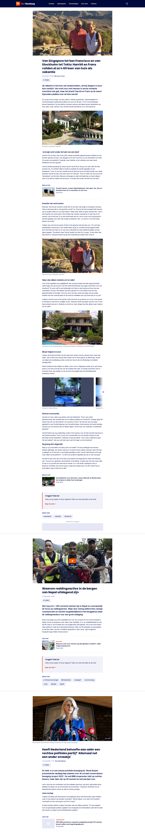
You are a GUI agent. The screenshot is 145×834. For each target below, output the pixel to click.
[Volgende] (103, 392)
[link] (50, 504)
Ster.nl (77, 521)
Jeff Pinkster (61, 761)
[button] (46, 80)
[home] (25, 4)
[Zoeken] (127, 4)
